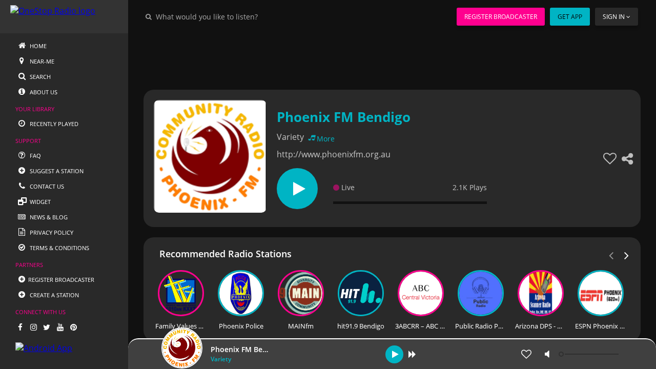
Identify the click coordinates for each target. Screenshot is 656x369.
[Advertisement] (392, 56)
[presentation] (626, 254)
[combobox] (238, 16)
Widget (39, 202)
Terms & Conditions (58, 248)
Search (39, 76)
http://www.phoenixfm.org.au (334, 154)
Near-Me (41, 61)
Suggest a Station (56, 171)
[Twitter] (46, 327)
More (326, 139)
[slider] (590, 354)
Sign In (614, 16)
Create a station (53, 295)
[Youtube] (60, 327)
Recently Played (53, 124)
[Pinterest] (73, 327)
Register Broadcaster (500, 16)
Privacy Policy (50, 232)
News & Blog (48, 217)
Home (37, 46)
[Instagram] (33, 327)
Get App (570, 16)
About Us (42, 92)
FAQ (34, 155)
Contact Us (46, 186)
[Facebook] (20, 327)
